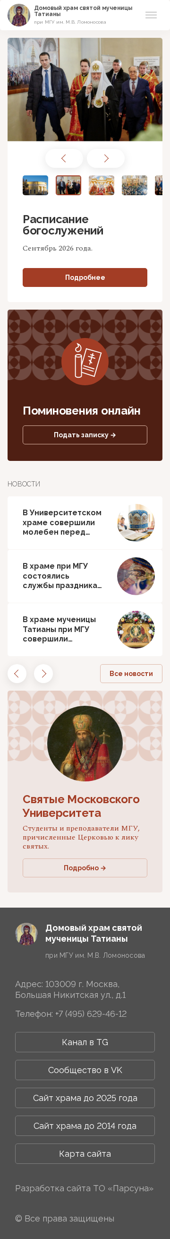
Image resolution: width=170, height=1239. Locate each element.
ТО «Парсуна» (123, 1188)
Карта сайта (85, 1154)
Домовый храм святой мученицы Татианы (83, 11)
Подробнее (85, 277)
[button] (64, 158)
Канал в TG (85, 1042)
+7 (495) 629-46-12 (91, 1014)
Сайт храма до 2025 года (85, 1098)
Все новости (131, 673)
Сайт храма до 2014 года (85, 1126)
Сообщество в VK (85, 1070)
